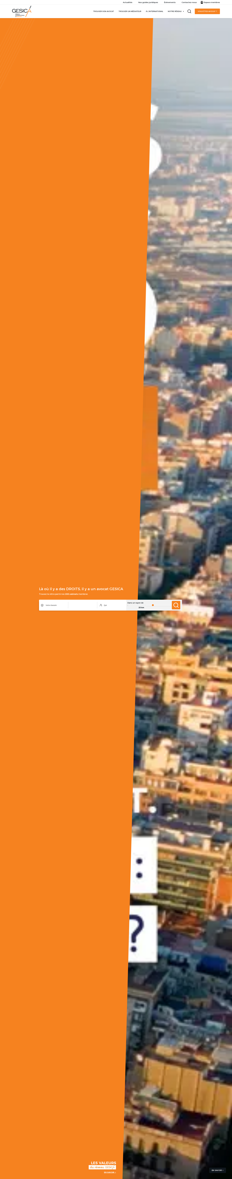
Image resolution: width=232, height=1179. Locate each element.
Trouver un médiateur (130, 11)
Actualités (127, 2)
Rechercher (189, 11)
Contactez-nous (189, 2)
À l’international (154, 11)
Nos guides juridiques (148, 2)
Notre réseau (175, 11)
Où (82, 605)
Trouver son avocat (103, 11)
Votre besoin (53, 605)
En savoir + (110, 1172)
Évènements (170, 2)
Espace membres (212, 2)
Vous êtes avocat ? (207, 11)
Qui (111, 605)
